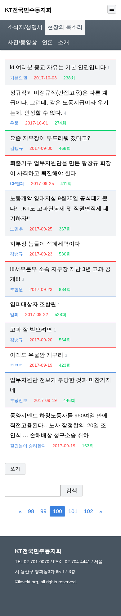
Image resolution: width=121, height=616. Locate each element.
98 (31, 511)
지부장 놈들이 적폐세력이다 (45, 244)
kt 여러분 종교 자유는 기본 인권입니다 (60, 67)
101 (73, 511)
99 (43, 511)
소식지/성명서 (25, 27)
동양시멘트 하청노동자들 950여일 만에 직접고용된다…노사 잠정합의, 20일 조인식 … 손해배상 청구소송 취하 (59, 425)
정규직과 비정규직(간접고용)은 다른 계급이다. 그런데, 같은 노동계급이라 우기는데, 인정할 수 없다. (59, 103)
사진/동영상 (22, 42)
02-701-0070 (36, 561)
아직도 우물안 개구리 (38, 355)
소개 (63, 42)
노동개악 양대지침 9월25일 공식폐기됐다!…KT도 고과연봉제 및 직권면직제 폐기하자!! (59, 208)
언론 (47, 42)
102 (88, 511)
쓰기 (15, 468)
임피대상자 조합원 (35, 304)
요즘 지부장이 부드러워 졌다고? (50, 138)
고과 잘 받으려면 (33, 330)
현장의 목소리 (65, 27)
